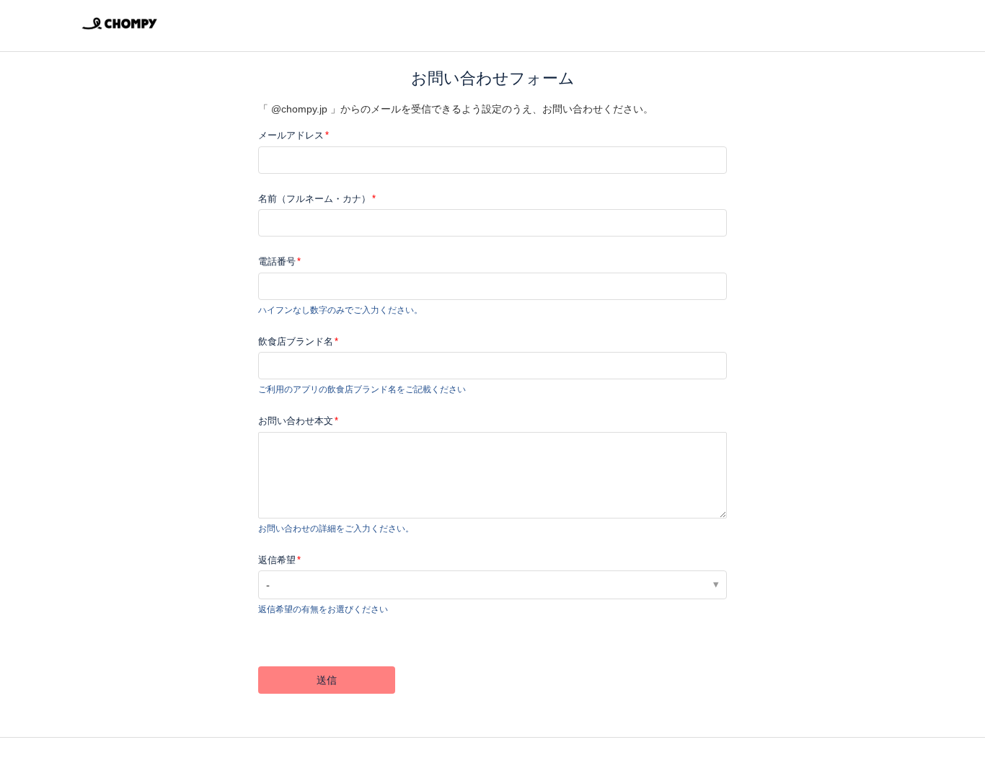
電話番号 (277, 261)
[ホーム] (119, 33)
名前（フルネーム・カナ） (314, 198)
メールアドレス (291, 135)
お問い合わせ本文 (295, 420)
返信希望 (277, 560)
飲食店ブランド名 (295, 341)
